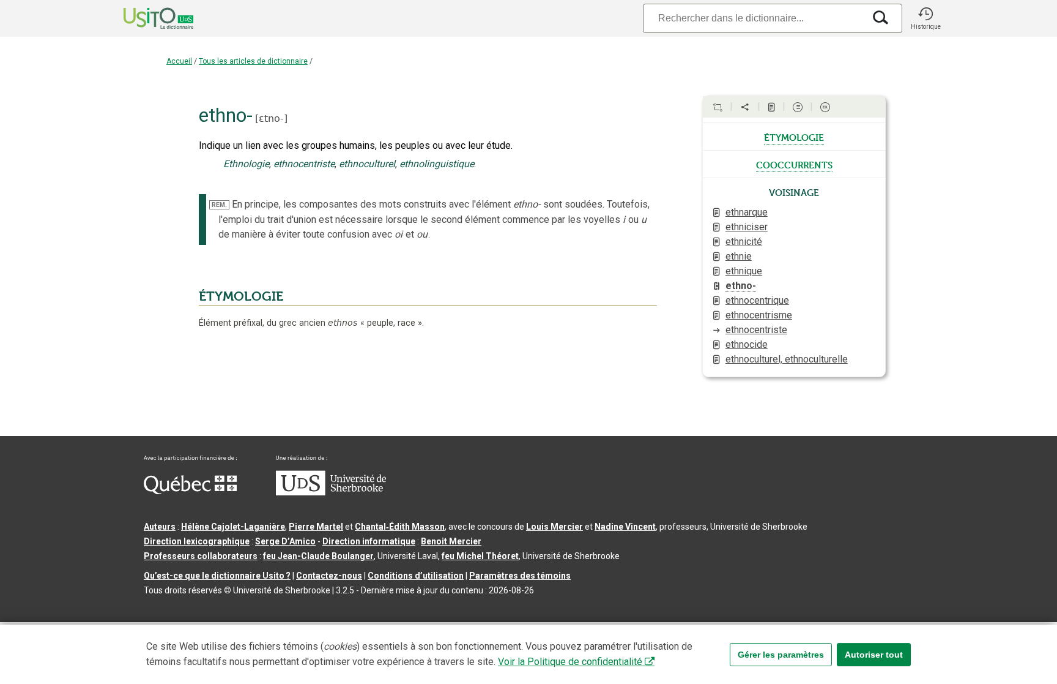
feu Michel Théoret (480, 556)
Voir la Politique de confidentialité (570, 661)
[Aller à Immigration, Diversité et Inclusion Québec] (190, 491)
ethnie (738, 256)
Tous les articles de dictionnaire (253, 61)
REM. (219, 205)
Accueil (179, 61)
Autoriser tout (874, 655)
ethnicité (743, 241)
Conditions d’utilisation (416, 576)
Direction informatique (368, 541)
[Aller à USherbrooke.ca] (331, 492)
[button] (925, 18)
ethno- (740, 285)
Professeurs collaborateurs (201, 556)
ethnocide (746, 344)
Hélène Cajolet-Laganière (233, 527)
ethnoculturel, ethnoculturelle (786, 359)
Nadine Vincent (625, 527)
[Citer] (717, 107)
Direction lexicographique (197, 541)
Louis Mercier (554, 527)
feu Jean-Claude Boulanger (318, 556)
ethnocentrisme (758, 315)
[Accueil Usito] (145, 18)
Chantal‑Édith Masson (400, 527)
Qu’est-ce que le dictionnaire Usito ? (217, 576)
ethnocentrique (757, 300)
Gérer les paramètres (781, 655)
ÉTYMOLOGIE (241, 296)
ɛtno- (271, 118)
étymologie (794, 136)
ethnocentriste (756, 330)
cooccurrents (794, 164)
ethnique (743, 271)
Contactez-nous (329, 576)
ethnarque (746, 212)
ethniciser (746, 227)
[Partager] (745, 107)
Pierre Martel (316, 527)
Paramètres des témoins (520, 576)
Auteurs (160, 527)
